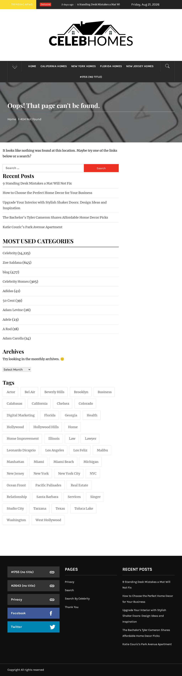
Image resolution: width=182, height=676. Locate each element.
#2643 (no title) (23, 586)
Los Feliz (80, 450)
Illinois (54, 438)
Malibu (102, 450)
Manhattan (15, 462)
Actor (11, 392)
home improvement (23, 438)
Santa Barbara (47, 497)
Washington (16, 520)
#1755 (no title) (91, 76)
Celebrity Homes (16, 281)
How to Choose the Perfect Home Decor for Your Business (47, 193)
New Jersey (15, 473)
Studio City (15, 508)
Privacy (16, 599)
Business (105, 392)
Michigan (91, 462)
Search (69, 590)
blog (6, 272)
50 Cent (9, 300)
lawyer (90, 438)
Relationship (17, 497)
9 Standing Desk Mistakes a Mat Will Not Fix (89, 4)
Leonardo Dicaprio (21, 450)
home (73, 427)
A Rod (7, 329)
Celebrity (10, 253)
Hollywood (15, 427)
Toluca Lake (83, 508)
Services (74, 497)
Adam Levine (13, 310)
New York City (69, 473)
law (72, 438)
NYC (93, 473)
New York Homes (83, 66)
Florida (49, 415)
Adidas (8, 291)
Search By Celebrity (77, 598)
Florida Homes (111, 66)
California (39, 403)
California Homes (54, 66)
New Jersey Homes (140, 66)
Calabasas (14, 403)
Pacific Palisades (48, 485)
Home (32, 66)
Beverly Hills (54, 392)
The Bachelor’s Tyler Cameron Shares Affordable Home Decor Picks (55, 217)
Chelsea (63, 403)
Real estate (79, 485)
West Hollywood (48, 520)
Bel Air (30, 392)
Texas (60, 508)
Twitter (16, 627)
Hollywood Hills (46, 427)
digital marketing (21, 415)
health (92, 415)
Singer (95, 497)
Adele (7, 319)
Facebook (18, 613)
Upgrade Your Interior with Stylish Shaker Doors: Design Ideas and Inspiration (144, 615)
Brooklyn (81, 392)
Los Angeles (54, 450)
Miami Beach (63, 462)
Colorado (86, 403)
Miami (39, 462)
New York (41, 473)
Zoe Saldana (12, 262)
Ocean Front (16, 485)
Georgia (71, 415)
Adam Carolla (13, 338)
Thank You (72, 607)
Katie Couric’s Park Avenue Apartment (32, 227)
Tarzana (39, 508)
